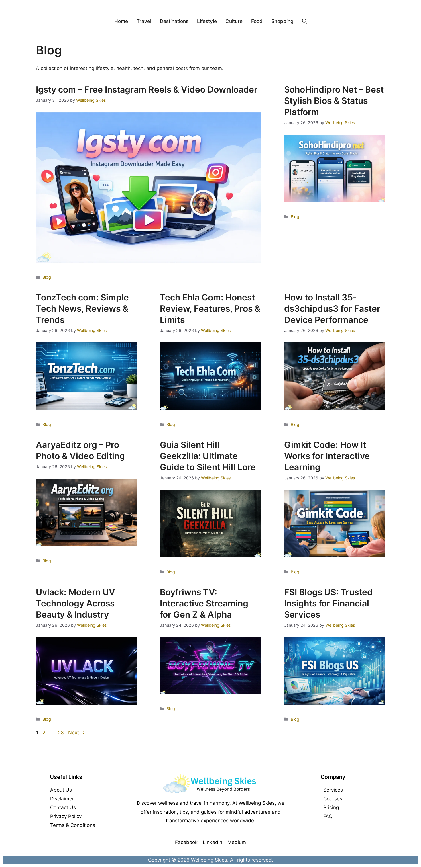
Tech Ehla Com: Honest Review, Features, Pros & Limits (210, 308)
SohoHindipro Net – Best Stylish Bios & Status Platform (334, 100)
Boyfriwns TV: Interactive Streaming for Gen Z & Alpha (204, 603)
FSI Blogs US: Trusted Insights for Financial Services (328, 603)
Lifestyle (207, 21)
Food (257, 21)
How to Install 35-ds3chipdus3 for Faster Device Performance (332, 308)
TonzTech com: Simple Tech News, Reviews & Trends (82, 308)
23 (61, 732)
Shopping (282, 21)
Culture (234, 21)
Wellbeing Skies (209, 860)
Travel (144, 21)
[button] (304, 21)
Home (121, 21)
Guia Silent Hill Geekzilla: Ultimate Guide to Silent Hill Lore (208, 456)
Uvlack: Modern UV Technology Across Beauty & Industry (75, 603)
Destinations (174, 21)
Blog (46, 277)
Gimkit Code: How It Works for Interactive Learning (327, 456)
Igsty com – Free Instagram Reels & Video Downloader (146, 89)
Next (76, 732)
